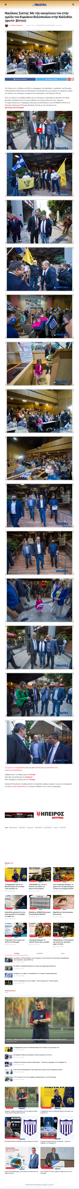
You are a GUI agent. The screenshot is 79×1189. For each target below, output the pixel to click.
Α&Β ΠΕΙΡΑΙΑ (36, 768)
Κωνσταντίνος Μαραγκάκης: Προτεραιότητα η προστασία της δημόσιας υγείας (37, 1069)
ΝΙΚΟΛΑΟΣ (38, 827)
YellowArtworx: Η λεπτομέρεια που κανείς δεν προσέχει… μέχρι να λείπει (63, 942)
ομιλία (56, 827)
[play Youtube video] (39, 130)
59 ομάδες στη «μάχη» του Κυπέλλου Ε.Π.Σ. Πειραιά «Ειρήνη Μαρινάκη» (35, 973)
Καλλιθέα (22, 827)
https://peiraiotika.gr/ (15, 770)
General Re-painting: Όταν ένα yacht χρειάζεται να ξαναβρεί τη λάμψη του (15, 914)
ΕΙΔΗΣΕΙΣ (33, 881)
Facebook (29, 777)
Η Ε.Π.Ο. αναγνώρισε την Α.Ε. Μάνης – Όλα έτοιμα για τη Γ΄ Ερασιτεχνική (35, 981)
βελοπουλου (13, 827)
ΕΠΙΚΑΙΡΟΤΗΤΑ (41, 25)
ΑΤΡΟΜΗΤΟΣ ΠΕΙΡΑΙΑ (12, 1138)
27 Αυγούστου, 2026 (34, 891)
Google (32, 774)
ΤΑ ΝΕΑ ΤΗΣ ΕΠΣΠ (47, 1168)
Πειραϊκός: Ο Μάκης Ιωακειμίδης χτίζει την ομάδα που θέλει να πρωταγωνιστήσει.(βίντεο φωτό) (36, 1039)
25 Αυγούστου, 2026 (10, 918)
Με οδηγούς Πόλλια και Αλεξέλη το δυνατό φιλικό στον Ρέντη (32, 1055)
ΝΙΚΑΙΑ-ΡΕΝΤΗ (10, 1168)
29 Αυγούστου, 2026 (10, 891)
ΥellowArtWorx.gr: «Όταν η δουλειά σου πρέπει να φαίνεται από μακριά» (38, 886)
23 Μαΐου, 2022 (30, 25)
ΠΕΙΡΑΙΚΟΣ (9, 1107)
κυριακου (30, 827)
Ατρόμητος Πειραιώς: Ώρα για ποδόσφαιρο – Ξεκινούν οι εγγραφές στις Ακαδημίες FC (39, 1062)
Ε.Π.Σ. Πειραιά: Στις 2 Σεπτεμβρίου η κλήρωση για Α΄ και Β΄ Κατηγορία (34, 1077)
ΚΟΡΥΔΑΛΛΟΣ (51, 25)
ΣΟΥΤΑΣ (62, 827)
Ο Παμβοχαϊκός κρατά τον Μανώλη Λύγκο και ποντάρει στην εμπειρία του (14, 886)
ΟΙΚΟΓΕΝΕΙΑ (48, 827)
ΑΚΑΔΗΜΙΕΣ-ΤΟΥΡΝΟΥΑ (49, 1138)
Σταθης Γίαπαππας (17, 25)
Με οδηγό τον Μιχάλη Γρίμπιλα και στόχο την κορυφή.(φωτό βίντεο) (34, 966)
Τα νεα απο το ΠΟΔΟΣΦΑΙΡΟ (15, 768)
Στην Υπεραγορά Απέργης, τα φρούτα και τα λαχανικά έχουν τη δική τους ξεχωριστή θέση (63, 886)
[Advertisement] (39, 845)
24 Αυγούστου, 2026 (34, 944)
